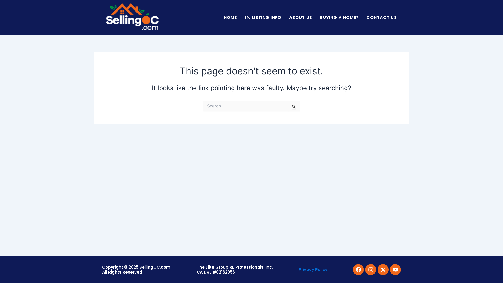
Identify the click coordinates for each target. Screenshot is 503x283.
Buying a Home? (339, 17)
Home (230, 17)
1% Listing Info (263, 17)
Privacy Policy (313, 269)
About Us (300, 17)
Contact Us (382, 17)
